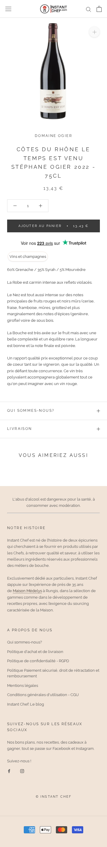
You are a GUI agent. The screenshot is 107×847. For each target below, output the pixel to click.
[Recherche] (88, 9)
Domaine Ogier (53, 136)
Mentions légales (22, 685)
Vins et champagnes (28, 256)
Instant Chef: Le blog (25, 704)
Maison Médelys (27, 591)
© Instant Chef (54, 797)
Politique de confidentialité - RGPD (38, 661)
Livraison (19, 429)
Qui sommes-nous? (30, 410)
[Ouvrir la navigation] (8, 9)
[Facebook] (9, 771)
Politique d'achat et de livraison (35, 651)
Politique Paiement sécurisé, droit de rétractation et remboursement (53, 673)
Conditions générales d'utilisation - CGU (43, 695)
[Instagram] (22, 771)
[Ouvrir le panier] (99, 9)
